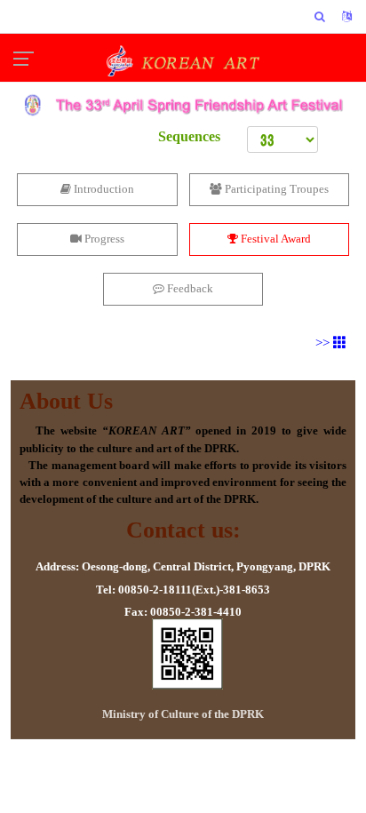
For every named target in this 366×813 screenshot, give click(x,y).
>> (324, 343)
